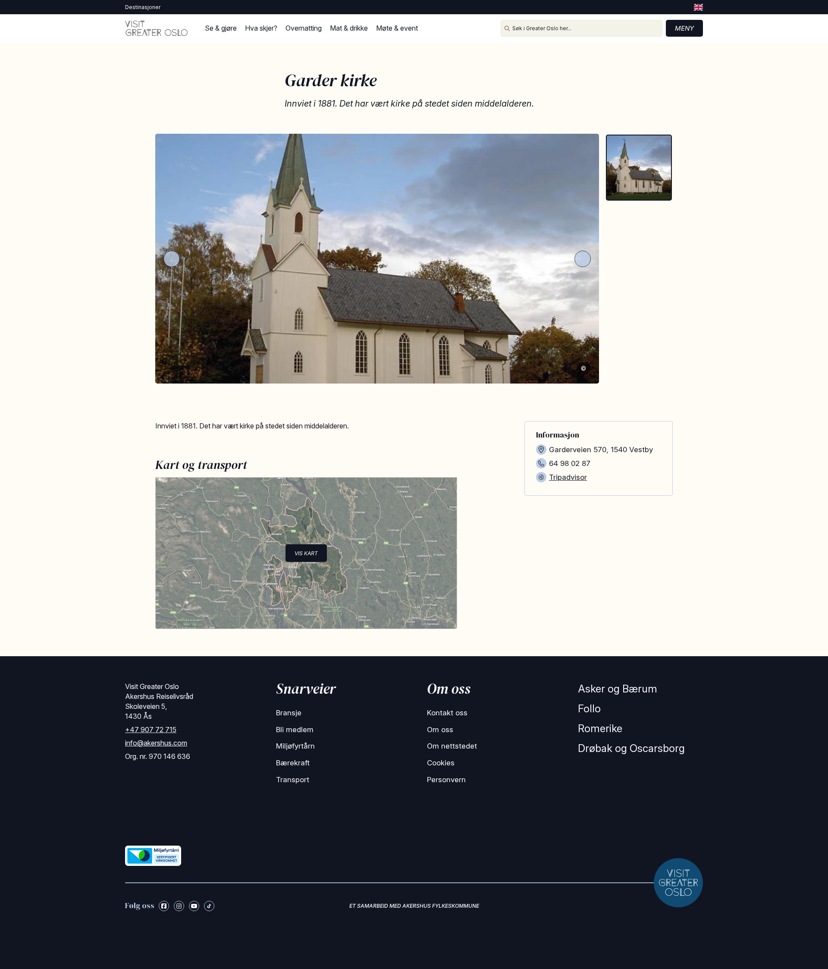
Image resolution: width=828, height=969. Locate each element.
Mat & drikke (349, 28)
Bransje (288, 712)
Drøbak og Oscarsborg (631, 748)
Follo (589, 708)
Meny (684, 28)
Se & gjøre (221, 28)
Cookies (441, 762)
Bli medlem (295, 729)
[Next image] (582, 259)
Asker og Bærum (617, 689)
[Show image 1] (639, 167)
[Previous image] (171, 259)
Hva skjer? (261, 28)
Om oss (440, 729)
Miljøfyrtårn (295, 746)
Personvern (446, 779)
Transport (292, 779)
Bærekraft (293, 762)
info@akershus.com (156, 743)
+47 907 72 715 (150, 729)
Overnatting (303, 28)
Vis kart (306, 553)
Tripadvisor (568, 477)
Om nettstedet (452, 746)
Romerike (600, 728)
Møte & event (397, 28)
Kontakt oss (447, 712)
